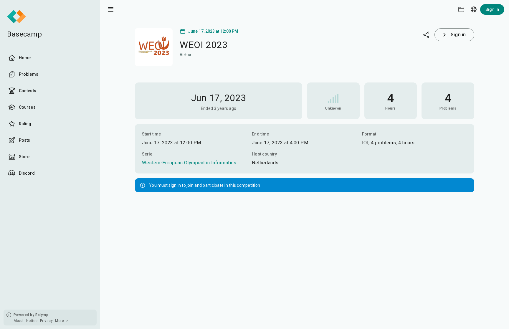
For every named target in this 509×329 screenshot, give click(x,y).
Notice (32, 321)
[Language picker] (474, 9)
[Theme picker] (461, 9)
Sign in (492, 9)
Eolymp (41, 315)
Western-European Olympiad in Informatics (189, 163)
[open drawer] (111, 9)
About (19, 321)
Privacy (46, 321)
